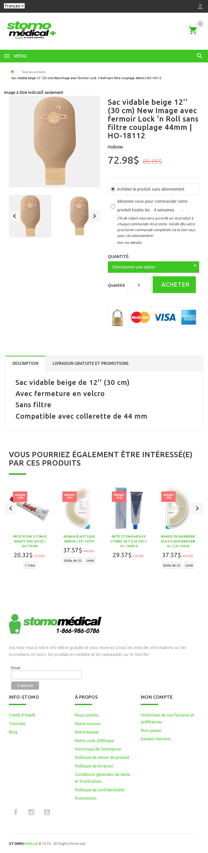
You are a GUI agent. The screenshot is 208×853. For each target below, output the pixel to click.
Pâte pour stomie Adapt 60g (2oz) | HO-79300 (30, 541)
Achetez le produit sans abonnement (150, 189)
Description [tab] (25, 363)
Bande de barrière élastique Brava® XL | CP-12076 (178, 541)
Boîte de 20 (72, 560)
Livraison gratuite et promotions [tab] (91, 363)
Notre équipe (86, 732)
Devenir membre (155, 739)
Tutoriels (17, 723)
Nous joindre (86, 715)
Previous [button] (14, 216)
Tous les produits (33, 72)
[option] (30, 216)
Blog (13, 732)
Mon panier (151, 730)
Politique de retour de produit (102, 757)
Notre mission (88, 723)
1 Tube (30, 565)
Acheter (175, 284)
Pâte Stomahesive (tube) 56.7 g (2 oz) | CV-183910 (129, 541)
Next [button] (94, 216)
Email (15, 668)
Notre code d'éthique (94, 740)
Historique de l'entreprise (98, 749)
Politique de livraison (94, 766)
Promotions (86, 798)
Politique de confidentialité (99, 790)
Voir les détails (129, 242)
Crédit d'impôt (22, 715)
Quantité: (118, 256)
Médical (23, 843)
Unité (90, 560)
